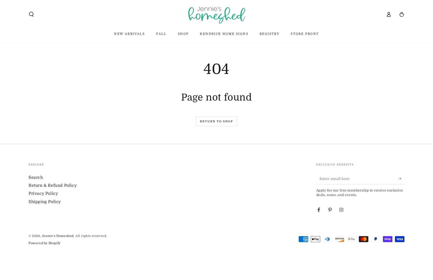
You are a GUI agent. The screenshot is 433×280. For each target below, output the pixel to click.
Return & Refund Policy (53, 185)
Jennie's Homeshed (58, 236)
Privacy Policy (43, 193)
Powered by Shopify (45, 243)
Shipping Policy (45, 202)
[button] (31, 14)
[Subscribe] (401, 178)
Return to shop (216, 121)
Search (36, 177)
